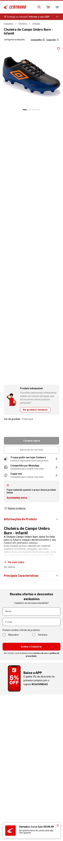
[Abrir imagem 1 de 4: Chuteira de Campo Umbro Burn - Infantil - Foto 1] (31, 75)
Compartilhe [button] (36, 40)
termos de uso (41, 653)
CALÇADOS (8, 23)
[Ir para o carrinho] (48, 7)
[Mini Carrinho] (48, 7)
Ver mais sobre (16, 562)
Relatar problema (17, 508)
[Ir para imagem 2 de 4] (29, 109)
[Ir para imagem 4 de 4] (38, 109)
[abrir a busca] (39, 7)
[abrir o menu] (57, 7)
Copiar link (51, 40)
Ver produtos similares (35, 409)
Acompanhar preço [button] (17, 497)
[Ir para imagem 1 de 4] (25, 109)
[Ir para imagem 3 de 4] (34, 109)
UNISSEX (36, 23)
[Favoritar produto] (58, 49)
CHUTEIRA (22, 23)
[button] (31, 459)
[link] (31, 467)
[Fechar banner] (58, 825)
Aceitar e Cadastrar (31, 646)
